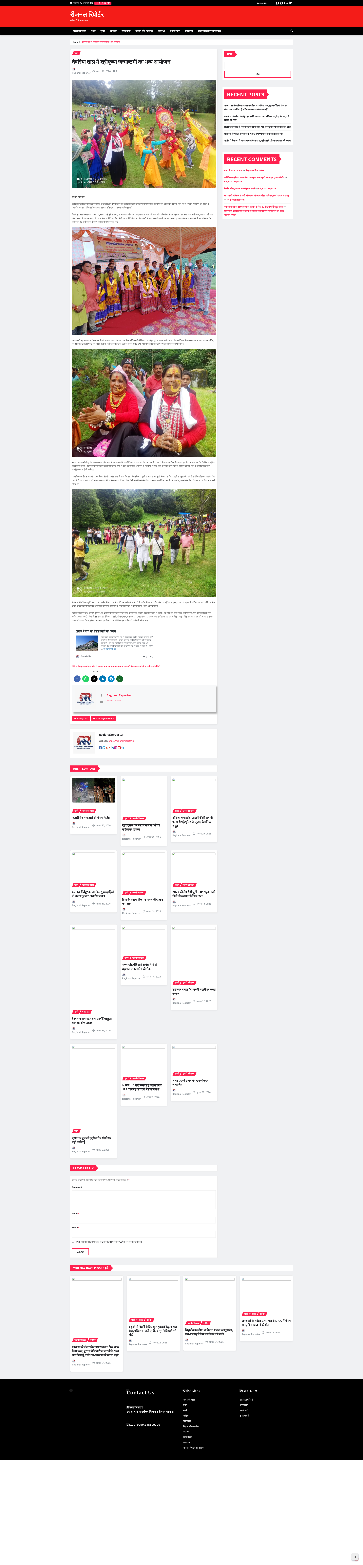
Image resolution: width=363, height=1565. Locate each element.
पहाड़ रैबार (175, 31)
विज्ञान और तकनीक (144, 31)
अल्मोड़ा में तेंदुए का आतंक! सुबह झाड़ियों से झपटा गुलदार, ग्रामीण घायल (93, 894)
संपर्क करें (243, 1410)
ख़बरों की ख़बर (79, 31)
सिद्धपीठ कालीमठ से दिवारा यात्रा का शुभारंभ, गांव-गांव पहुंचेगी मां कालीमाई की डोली (257, 127)
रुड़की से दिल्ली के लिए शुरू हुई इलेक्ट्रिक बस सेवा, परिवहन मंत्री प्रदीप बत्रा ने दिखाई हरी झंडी (153, 1331)
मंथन (93, 31)
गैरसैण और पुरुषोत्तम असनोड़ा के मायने (239, 188)
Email (75, 1227)
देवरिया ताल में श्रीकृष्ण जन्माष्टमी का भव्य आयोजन (101, 42)
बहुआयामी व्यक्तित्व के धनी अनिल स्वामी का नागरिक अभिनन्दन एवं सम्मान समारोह (256, 195)
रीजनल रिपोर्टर (87, 14)
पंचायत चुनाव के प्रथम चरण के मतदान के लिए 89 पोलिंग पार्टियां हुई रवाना (253, 206)
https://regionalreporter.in (121, 741)
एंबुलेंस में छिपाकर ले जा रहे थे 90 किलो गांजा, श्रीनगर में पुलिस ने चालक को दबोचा (257, 140)
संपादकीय (126, 31)
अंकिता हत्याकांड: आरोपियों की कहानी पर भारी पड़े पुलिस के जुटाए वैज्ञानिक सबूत (192, 822)
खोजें (229, 54)
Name (75, 1213)
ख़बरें (103, 31)
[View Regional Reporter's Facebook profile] (101, 695)
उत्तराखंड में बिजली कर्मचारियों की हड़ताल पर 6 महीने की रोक (140, 967)
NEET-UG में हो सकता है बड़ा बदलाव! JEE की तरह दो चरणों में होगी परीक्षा (142, 1087)
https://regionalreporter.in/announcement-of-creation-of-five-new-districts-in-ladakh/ (116, 666)
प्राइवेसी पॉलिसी (246, 1399)
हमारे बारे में (244, 1415)
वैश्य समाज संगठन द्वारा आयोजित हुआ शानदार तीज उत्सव (92, 1021)
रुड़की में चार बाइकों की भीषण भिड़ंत (91, 818)
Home (75, 42)
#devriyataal (82, 718)
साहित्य (113, 31)
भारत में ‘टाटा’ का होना (233, 170)
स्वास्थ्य (161, 31)
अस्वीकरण (244, 1405)
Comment (77, 1187)
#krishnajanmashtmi (105, 718)
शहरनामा (189, 31)
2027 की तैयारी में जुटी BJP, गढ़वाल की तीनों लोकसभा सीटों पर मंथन (193, 894)
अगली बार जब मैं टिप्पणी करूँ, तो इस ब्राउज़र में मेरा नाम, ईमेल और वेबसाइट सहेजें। (109, 1241)
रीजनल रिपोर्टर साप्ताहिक (209, 31)
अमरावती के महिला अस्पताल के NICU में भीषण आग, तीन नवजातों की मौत (253, 133)
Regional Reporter (81, 73)
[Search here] (292, 30)
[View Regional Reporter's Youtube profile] (101, 702)
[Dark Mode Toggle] (355, 1557)
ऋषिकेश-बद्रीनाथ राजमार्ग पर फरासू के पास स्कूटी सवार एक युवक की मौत (254, 177)
